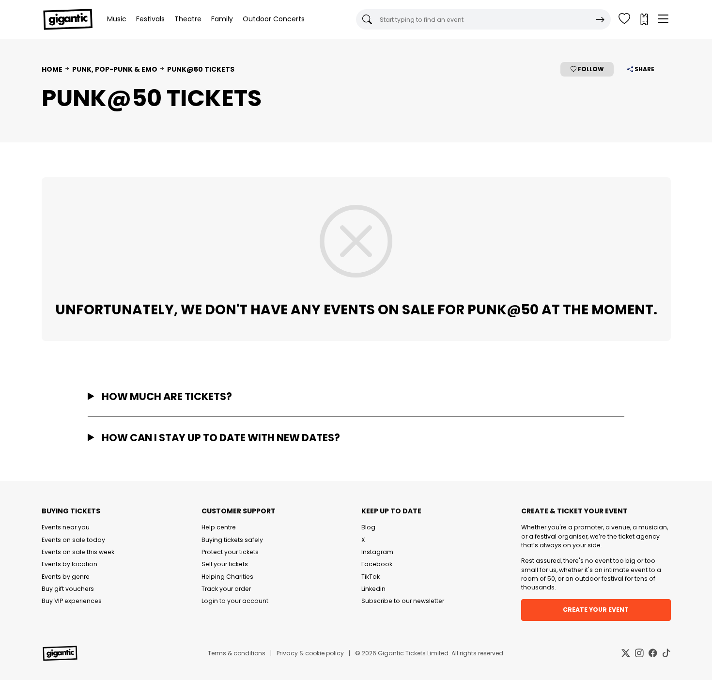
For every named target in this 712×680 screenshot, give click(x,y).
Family (222, 19)
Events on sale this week (78, 552)
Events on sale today (73, 540)
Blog (368, 527)
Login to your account (234, 601)
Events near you (66, 527)
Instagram (377, 552)
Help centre (218, 527)
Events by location (69, 564)
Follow (590, 69)
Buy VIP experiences (72, 601)
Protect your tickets (230, 552)
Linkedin (373, 589)
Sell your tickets (224, 564)
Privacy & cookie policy (310, 653)
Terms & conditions (236, 653)
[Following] (624, 19)
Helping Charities (227, 576)
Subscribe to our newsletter (402, 601)
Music (116, 19)
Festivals (150, 19)
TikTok (370, 576)
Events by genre (66, 576)
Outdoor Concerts (274, 19)
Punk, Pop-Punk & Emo (114, 69)
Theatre (187, 19)
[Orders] (643, 19)
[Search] (600, 19)
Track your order (226, 589)
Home (52, 69)
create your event (596, 609)
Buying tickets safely (232, 540)
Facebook (376, 564)
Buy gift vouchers (68, 589)
